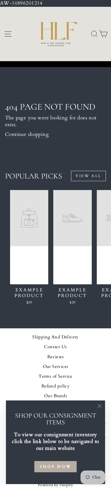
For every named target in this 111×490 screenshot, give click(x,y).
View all (88, 175)
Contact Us (55, 347)
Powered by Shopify (55, 485)
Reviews (55, 357)
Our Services (55, 367)
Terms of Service (55, 376)
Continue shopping (27, 134)
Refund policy (55, 386)
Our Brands (55, 396)
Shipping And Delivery (55, 337)
